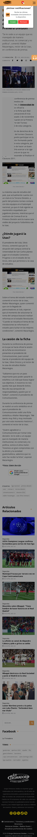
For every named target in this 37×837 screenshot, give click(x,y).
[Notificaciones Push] (23, 3)
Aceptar (13, 22)
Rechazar (23, 22)
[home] (7, 3)
